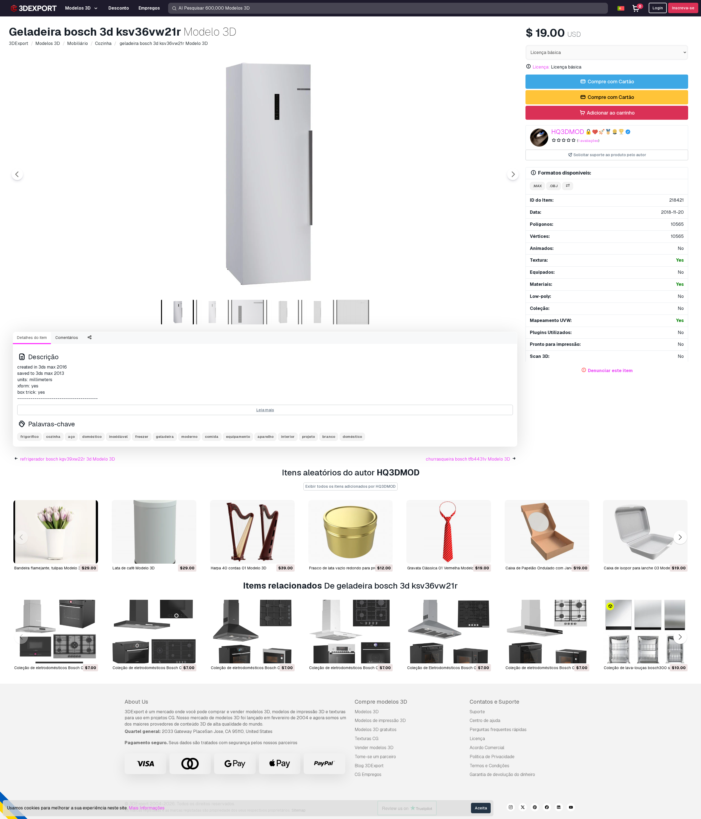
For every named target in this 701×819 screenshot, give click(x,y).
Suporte (477, 712)
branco (328, 436)
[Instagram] (510, 808)
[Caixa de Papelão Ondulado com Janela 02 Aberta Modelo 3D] (547, 532)
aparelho (265, 436)
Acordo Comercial (487, 747)
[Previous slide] (17, 174)
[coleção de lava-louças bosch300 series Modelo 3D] (645, 631)
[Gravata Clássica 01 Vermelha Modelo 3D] (448, 532)
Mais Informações (147, 808)
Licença (477, 738)
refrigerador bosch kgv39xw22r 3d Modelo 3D (67, 459)
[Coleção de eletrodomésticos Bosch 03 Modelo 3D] (154, 631)
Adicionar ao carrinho (610, 113)
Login (658, 7)
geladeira (165, 436)
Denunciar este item (610, 370)
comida (212, 436)
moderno (189, 436)
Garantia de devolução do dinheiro (502, 774)
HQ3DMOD (567, 131)
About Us (136, 701)
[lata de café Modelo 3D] (154, 532)
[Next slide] (513, 174)
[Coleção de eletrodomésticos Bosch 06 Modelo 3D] (547, 631)
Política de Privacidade (492, 757)
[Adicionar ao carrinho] (79, 556)
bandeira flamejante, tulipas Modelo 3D (48, 568)
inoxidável (118, 436)
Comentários (66, 337)
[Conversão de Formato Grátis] (567, 186)
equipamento (238, 436)
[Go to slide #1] (177, 312)
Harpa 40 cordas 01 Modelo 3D (238, 568)
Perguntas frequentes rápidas (498, 729)
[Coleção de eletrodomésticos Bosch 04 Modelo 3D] (252, 631)
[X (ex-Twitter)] (522, 808)
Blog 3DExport (369, 766)
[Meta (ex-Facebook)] (546, 808)
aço (71, 436)
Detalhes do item (32, 337)
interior (288, 436)
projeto (308, 436)
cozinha (53, 436)
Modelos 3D (367, 712)
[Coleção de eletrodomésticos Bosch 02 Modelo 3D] (55, 631)
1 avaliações (588, 140)
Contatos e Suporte (494, 701)
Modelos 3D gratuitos (376, 729)
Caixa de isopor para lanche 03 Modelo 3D (641, 568)
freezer (141, 436)
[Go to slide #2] (212, 312)
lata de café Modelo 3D (134, 568)
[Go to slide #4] (282, 312)
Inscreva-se (683, 7)
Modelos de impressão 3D (380, 720)
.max (537, 186)
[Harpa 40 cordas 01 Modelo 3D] (252, 532)
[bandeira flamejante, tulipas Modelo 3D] (55, 532)
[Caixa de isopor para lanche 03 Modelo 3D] (645, 532)
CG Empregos (368, 774)
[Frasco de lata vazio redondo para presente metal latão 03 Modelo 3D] (350, 532)
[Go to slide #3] (247, 312)
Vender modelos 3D (374, 747)
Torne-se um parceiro (375, 757)
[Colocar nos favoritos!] (90, 556)
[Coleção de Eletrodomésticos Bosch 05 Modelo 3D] (448, 631)
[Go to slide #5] (317, 312)
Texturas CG (366, 738)
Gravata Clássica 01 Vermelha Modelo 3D (443, 568)
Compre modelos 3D (381, 701)
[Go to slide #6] (352, 312)
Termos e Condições (489, 766)
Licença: (541, 67)
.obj (553, 186)
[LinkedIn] (558, 808)
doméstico (92, 436)
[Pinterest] (534, 808)
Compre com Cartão (610, 81)
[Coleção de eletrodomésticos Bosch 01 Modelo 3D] (350, 631)
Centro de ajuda (485, 720)
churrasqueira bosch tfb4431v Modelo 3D (468, 459)
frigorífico (29, 436)
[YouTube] (570, 808)
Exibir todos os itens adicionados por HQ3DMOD (350, 486)
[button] (680, 537)
